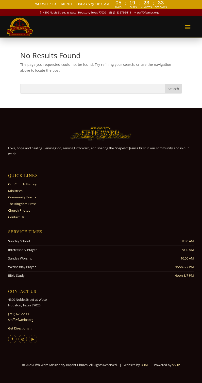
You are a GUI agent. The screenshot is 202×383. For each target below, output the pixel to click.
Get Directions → (20, 328)
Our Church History (22, 184)
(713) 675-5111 (122, 12)
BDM (144, 365)
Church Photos (19, 210)
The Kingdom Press (22, 204)
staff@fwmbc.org (148, 12)
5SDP (176, 365)
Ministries (15, 191)
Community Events (22, 197)
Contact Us (16, 217)
